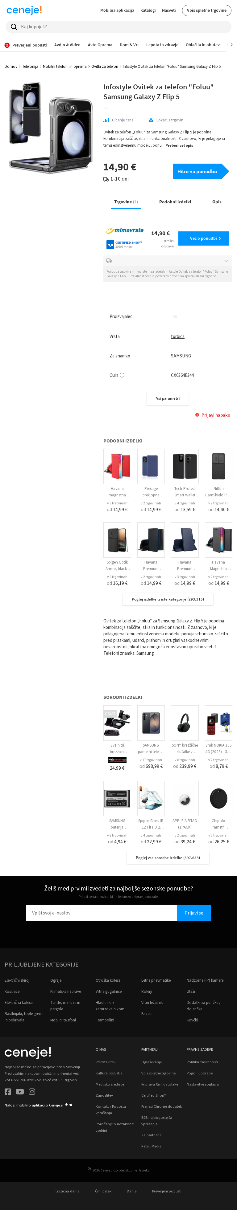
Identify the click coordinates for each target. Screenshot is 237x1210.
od (117, 509)
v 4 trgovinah (185, 503)
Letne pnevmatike (156, 980)
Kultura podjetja (109, 1073)
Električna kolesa (19, 1002)
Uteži (191, 991)
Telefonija (30, 66)
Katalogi (148, 10)
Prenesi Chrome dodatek (161, 1106)
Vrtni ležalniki (152, 1002)
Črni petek (103, 1191)
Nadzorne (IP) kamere (205, 980)
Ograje (55, 980)
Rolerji (146, 991)
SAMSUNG (181, 356)
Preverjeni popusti (166, 1191)
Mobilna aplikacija (117, 10)
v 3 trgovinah (117, 503)
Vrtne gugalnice (109, 991)
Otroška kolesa (108, 980)
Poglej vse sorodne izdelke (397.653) (168, 857)
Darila (132, 1191)
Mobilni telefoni (63, 1020)
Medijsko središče (110, 1084)
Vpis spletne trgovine (207, 10)
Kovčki (192, 1020)
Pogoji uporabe (200, 1073)
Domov (11, 66)
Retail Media (151, 1146)
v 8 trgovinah (185, 760)
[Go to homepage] (24, 10)
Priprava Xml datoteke (159, 1084)
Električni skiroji (18, 980)
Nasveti (169, 10)
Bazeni (146, 1013)
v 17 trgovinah (151, 760)
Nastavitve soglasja (203, 1084)
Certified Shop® (153, 1095)
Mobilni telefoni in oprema (65, 66)
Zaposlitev (104, 1095)
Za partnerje (151, 1135)
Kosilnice (12, 991)
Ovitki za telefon (104, 66)
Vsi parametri (168, 398)
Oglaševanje (151, 1062)
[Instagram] (32, 1093)
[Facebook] (8, 1093)
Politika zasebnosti (202, 1062)
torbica (178, 336)
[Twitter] (20, 1093)
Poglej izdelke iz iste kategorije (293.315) (168, 599)
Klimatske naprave (65, 991)
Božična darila (68, 1191)
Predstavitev (105, 1062)
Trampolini (105, 1020)
